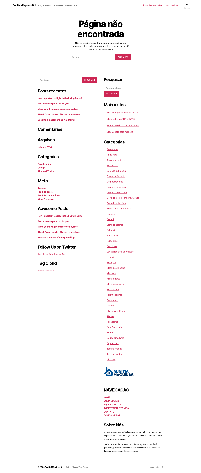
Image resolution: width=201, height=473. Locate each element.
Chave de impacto (116, 176)
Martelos (111, 273)
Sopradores (113, 343)
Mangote (111, 262)
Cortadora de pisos (116, 203)
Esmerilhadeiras (115, 225)
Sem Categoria (114, 327)
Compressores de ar (117, 187)
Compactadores (115, 181)
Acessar (42, 188)
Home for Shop (171, 5)
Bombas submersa (116, 171)
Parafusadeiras (114, 295)
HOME (107, 397)
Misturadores (113, 278)
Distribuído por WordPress (77, 467)
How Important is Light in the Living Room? (60, 98)
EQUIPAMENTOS (112, 404)
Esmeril (110, 219)
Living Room (41, 270)
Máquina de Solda (116, 268)
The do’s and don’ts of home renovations (59, 114)
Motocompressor (115, 284)
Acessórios (112, 149)
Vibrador (111, 359)
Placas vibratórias (116, 311)
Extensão (111, 230)
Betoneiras (112, 165)
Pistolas (111, 305)
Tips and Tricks (46, 171)
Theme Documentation (152, 5)
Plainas (110, 316)
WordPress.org (46, 199)
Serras (110, 332)
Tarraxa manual (114, 348)
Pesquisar (111, 94)
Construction (44, 164)
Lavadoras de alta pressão (120, 251)
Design (41, 167)
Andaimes (112, 154)
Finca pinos (112, 235)
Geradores (112, 246)
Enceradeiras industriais (119, 208)
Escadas (111, 214)
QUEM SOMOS (111, 401)
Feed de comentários (49, 195)
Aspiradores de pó (116, 160)
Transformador (114, 354)
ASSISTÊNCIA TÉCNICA (116, 408)
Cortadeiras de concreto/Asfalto (123, 198)
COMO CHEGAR (112, 415)
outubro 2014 (45, 147)
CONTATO (109, 412)
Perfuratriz (112, 300)
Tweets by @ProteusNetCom (52, 254)
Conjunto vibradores (117, 192)
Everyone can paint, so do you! (53, 103)
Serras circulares (115, 338)
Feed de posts (45, 192)
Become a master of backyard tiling (56, 120)
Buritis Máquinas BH (24, 5)
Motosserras (113, 289)
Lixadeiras (112, 257)
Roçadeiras (112, 322)
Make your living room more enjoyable (58, 109)
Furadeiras (112, 241)
